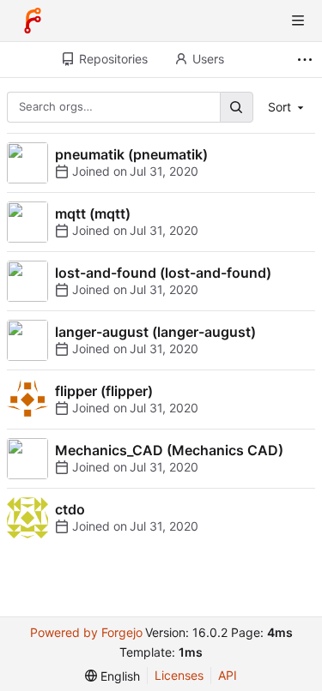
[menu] (112, 676)
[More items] (307, 59)
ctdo (70, 509)
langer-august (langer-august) (155, 331)
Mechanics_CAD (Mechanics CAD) (169, 450)
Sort (279, 106)
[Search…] (236, 107)
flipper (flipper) (104, 391)
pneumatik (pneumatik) (131, 154)
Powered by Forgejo (86, 632)
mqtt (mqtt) (93, 213)
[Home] (33, 20)
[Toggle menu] (298, 20)
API (227, 675)
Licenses (179, 675)
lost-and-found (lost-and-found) (163, 272)
